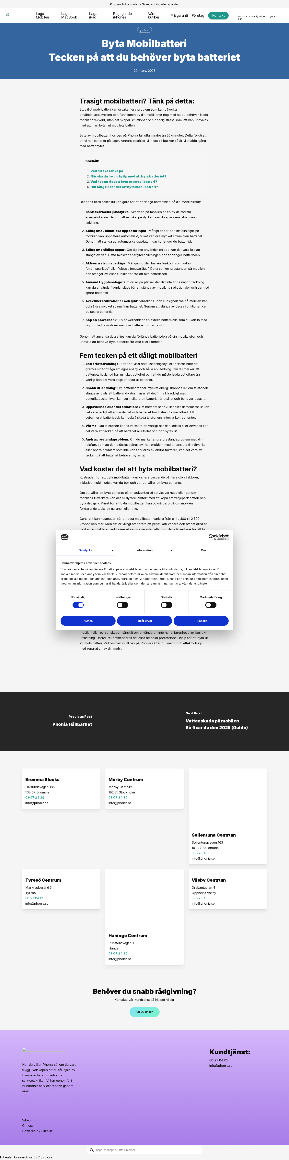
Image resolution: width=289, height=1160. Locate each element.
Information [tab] (144, 550)
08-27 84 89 (218, 1060)
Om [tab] (203, 550)
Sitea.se (47, 1131)
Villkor (27, 1120)
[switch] (122, 605)
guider (144, 30)
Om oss (27, 1126)
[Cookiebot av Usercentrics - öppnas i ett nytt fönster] (211, 537)
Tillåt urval (144, 620)
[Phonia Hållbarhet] (72, 721)
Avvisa (88, 620)
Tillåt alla (201, 620)
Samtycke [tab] (85, 550)
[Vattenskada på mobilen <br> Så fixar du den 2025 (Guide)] (216, 721)
